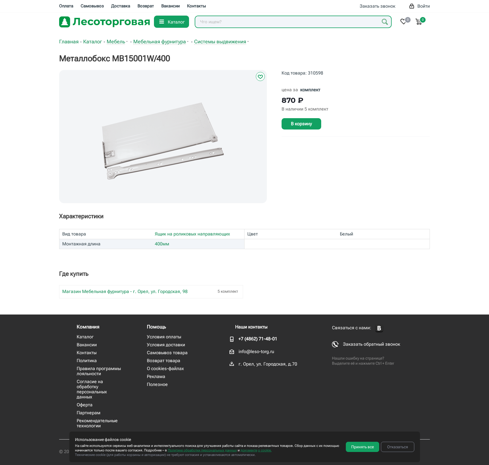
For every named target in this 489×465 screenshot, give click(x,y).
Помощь (156, 327)
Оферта (85, 404)
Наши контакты (251, 327)
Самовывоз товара (167, 352)
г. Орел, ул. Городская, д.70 (268, 364)
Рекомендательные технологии (97, 423)
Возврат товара (163, 360)
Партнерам (88, 412)
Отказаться (397, 447)
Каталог (85, 336)
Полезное (157, 384)
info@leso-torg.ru (256, 351)
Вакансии (87, 344)
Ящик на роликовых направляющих (192, 234)
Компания (88, 327)
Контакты (86, 352)
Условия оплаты (164, 336)
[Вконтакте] (379, 328)
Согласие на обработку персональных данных (92, 389)
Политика (87, 360)
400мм (162, 244)
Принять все (362, 447)
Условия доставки (166, 344)
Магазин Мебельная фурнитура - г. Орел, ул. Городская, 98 (125, 291)
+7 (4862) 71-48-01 (258, 338)
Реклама (156, 376)
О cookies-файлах (165, 368)
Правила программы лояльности (99, 371)
